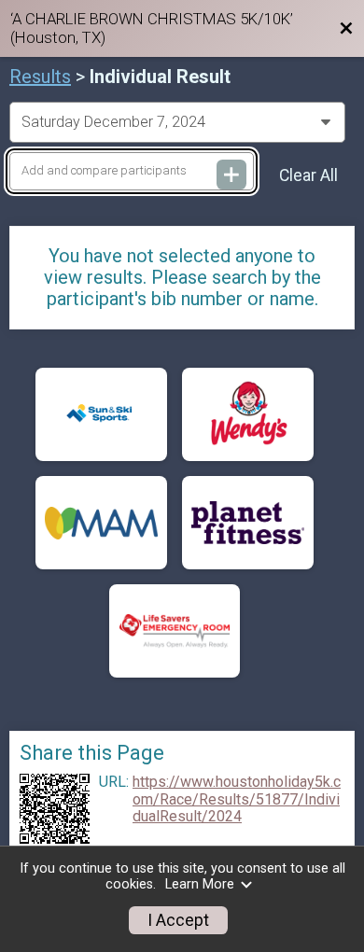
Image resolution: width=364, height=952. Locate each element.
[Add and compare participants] (231, 174)
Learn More (199, 884)
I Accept (178, 920)
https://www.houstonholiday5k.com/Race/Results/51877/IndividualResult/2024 (237, 799)
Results (40, 76)
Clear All (308, 175)
